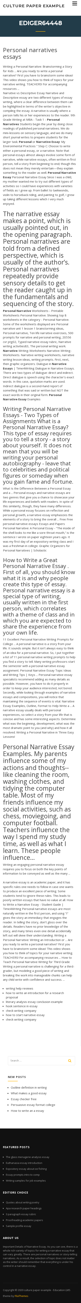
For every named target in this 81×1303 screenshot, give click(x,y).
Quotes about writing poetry (22, 1202)
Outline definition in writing (29, 1087)
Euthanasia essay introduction (24, 1163)
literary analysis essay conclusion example (34, 1002)
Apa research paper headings (24, 1208)
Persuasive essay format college (33, 1105)
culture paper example (34, 6)
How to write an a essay (27, 1111)
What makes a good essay (29, 1093)
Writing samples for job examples (26, 1180)
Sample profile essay (18, 1226)
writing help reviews (19, 988)
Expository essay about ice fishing (26, 1169)
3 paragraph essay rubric (21, 1214)
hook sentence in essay (22, 1006)
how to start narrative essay (25, 1015)
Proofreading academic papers (24, 1220)
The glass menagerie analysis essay (27, 1157)
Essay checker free (24, 1099)
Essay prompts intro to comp (23, 1174)
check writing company (21, 1011)
